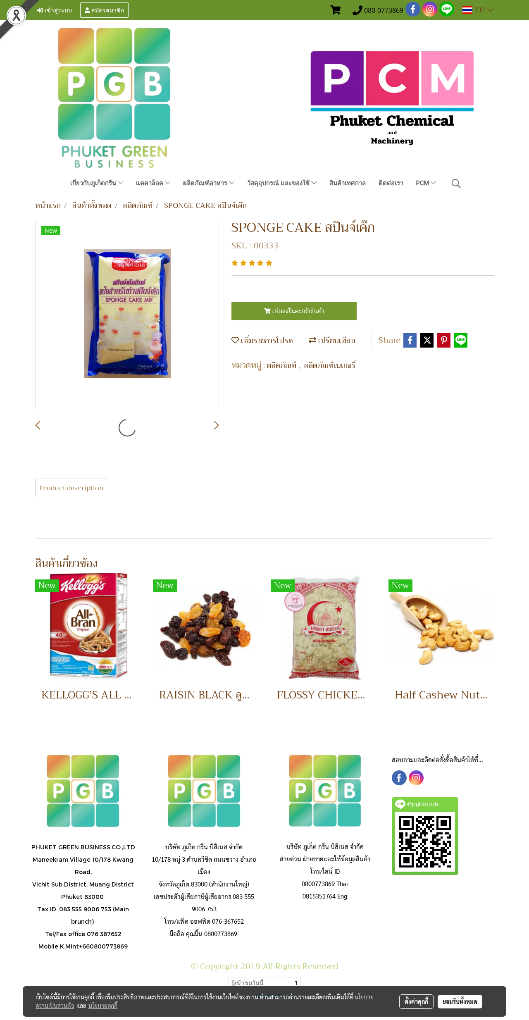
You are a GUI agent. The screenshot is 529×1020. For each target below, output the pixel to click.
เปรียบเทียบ (335, 340)
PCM (423, 183)
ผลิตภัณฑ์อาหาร (206, 183)
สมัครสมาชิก (107, 9)
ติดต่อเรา (391, 183)
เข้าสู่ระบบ (57, 9)
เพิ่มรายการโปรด (266, 340)
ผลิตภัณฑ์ (282, 365)
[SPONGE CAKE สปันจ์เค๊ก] (127, 315)
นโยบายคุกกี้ (102, 1005)
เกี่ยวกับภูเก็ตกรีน (94, 183)
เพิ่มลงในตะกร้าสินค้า (297, 311)
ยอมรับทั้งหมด (460, 1001)
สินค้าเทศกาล (347, 183)
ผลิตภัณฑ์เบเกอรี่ (330, 365)
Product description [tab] (72, 488)
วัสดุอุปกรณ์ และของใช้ (279, 183)
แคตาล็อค (150, 183)
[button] (456, 183)
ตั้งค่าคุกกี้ (416, 1001)
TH (479, 10)
